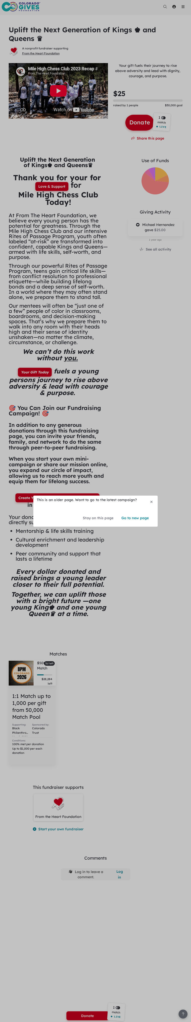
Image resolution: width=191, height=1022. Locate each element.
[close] (151, 501)
